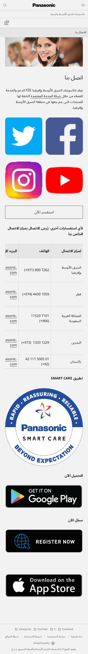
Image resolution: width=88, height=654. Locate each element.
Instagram (25, 629)
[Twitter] (23, 120)
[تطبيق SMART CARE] (44, 427)
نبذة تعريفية (77, 636)
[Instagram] (23, 164)
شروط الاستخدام (33, 636)
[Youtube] (64, 164)
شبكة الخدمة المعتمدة (46, 96)
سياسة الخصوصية (56, 636)
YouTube (43, 629)
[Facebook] (64, 120)
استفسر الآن (44, 212)
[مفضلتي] (6, 23)
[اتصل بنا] (44, 52)
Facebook (67, 629)
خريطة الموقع (12, 636)
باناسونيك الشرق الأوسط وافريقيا (67, 14)
